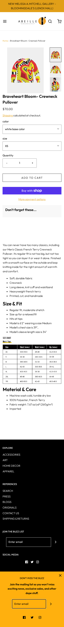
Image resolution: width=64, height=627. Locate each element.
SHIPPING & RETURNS (16, 518)
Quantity (8, 155)
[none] (55, 54)
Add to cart (32, 177)
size (5, 138)
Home (5, 40)
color (6, 121)
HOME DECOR (11, 465)
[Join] (55, 542)
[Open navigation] (4, 21)
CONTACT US (11, 513)
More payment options (32, 199)
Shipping (8, 115)
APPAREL (8, 471)
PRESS (7, 496)
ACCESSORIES (11, 454)
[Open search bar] (50, 21)
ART (5, 460)
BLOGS (7, 502)
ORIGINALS (10, 507)
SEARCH (8, 490)
